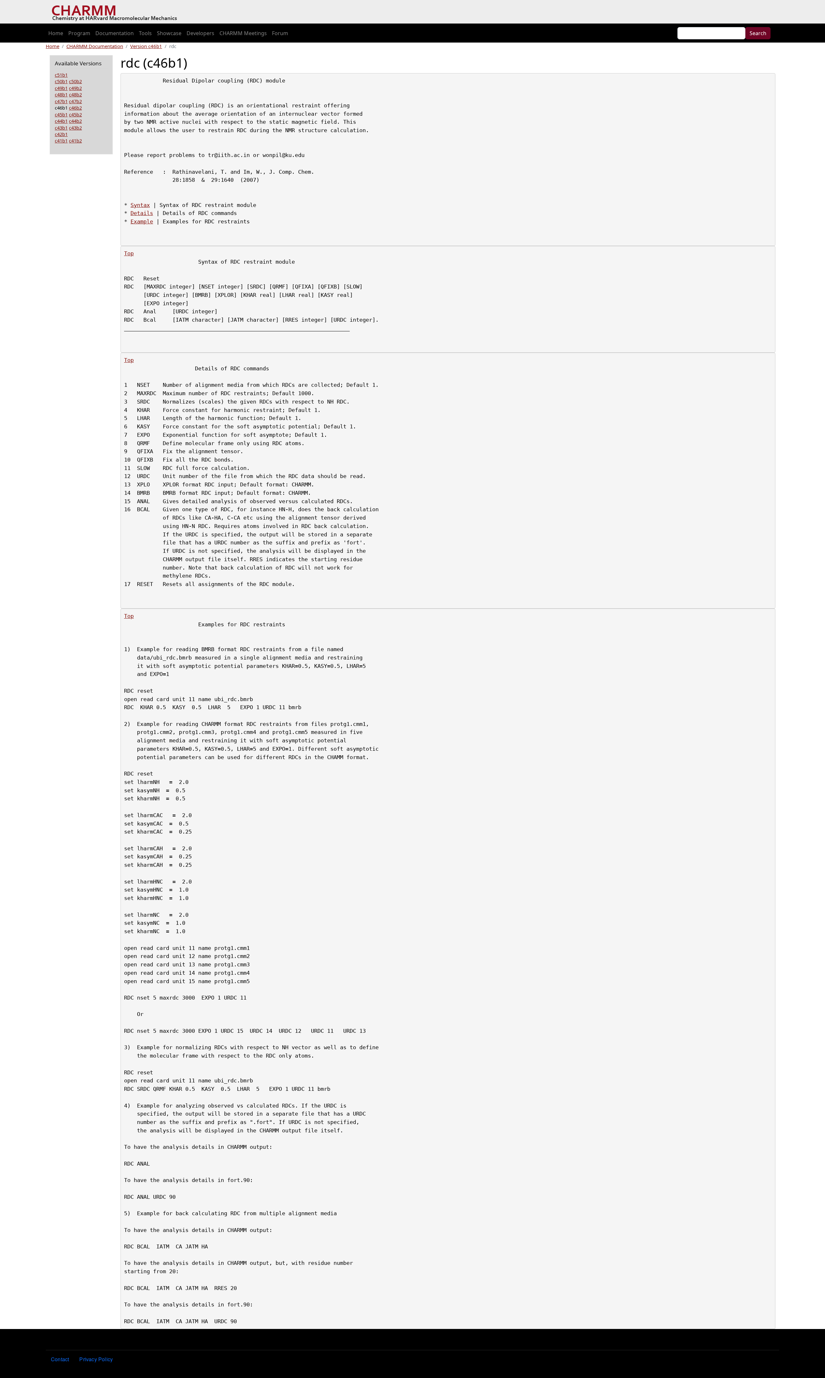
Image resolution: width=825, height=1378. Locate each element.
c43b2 (75, 127)
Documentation (114, 33)
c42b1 (61, 134)
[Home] (116, 12)
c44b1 (61, 121)
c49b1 (61, 88)
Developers (200, 33)
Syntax (140, 205)
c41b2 (75, 140)
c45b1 (61, 114)
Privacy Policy (96, 1359)
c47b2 (75, 101)
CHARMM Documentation (94, 46)
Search (758, 33)
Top (129, 253)
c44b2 (75, 121)
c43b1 (61, 127)
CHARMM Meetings (243, 33)
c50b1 (61, 81)
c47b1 (61, 101)
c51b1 (61, 75)
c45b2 (75, 114)
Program (79, 33)
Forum (280, 33)
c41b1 (61, 140)
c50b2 (75, 81)
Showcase (169, 33)
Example (142, 221)
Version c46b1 (146, 46)
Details (142, 213)
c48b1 (61, 94)
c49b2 (75, 88)
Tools (145, 33)
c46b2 (75, 107)
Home (55, 33)
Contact (60, 1359)
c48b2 (75, 94)
